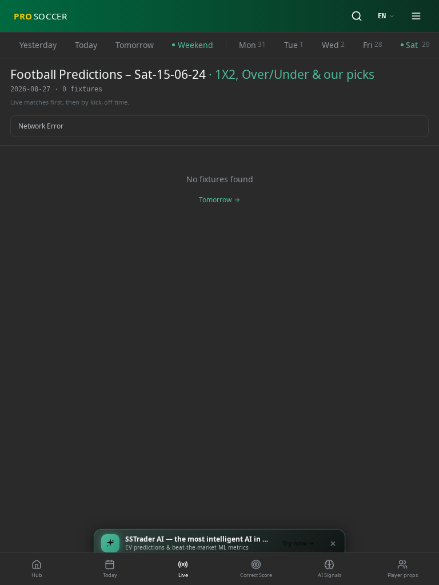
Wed (333, 44)
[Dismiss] (332, 543)
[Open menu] (416, 16)
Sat (418, 44)
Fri (372, 44)
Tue (294, 44)
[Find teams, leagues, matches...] (356, 16)
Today (86, 44)
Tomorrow (134, 44)
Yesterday (38, 44)
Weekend (195, 44)
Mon (252, 44)
